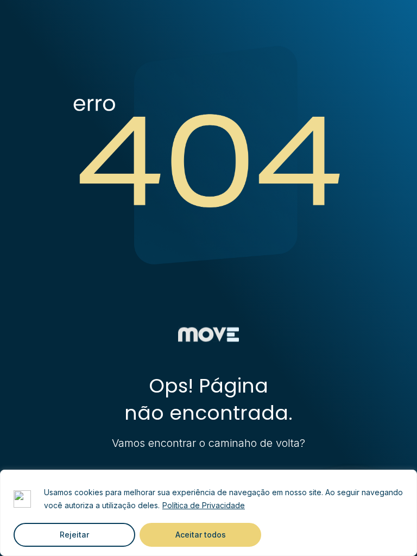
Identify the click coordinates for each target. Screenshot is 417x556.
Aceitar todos (200, 534)
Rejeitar (74, 534)
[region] (208, 513)
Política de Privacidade (203, 505)
